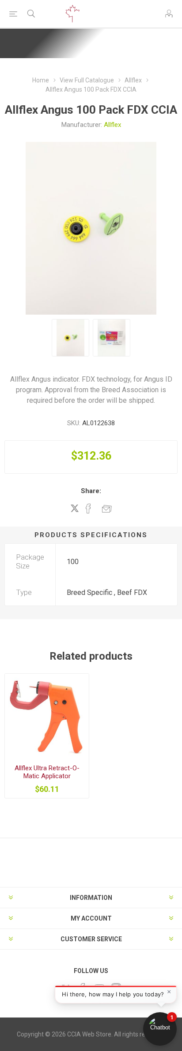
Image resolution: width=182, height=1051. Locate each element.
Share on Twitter (74, 508)
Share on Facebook (88, 508)
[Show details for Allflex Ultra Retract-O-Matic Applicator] (47, 716)
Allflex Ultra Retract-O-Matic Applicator (47, 772)
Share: (91, 491)
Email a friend (107, 508)
